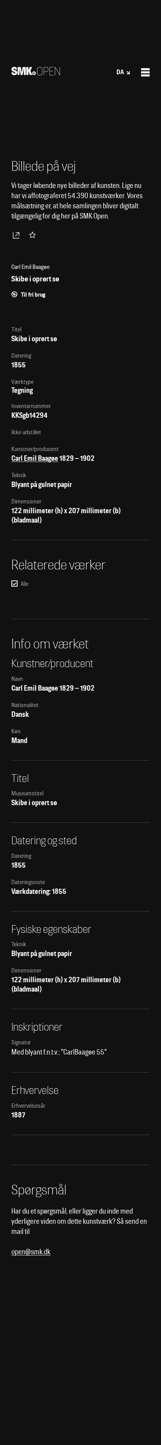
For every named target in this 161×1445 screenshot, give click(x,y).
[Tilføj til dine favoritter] (34, 235)
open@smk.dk (30, 1252)
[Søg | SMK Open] (35, 73)
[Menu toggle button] (145, 72)
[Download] (17, 235)
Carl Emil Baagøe (34, 458)
